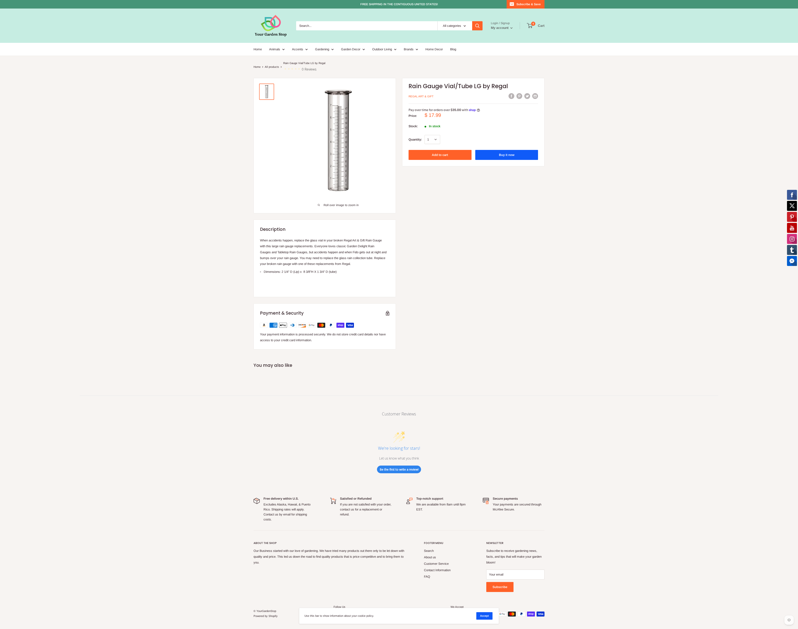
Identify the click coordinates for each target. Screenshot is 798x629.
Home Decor (434, 49)
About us (430, 557)
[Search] (477, 25)
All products (272, 66)
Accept (484, 615)
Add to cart (440, 155)
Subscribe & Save (528, 4)
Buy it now (506, 155)
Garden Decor (350, 49)
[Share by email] (535, 96)
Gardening (322, 49)
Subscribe (500, 587)
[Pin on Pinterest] (519, 96)
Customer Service (436, 563)
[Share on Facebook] (511, 96)
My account (500, 28)
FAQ (427, 576)
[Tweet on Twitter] (527, 96)
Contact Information (437, 570)
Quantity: (415, 139)
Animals (274, 49)
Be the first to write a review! (399, 469)
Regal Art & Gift (421, 96)
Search (429, 550)
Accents (297, 49)
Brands (409, 49)
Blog (453, 49)
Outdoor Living (382, 49)
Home (258, 49)
